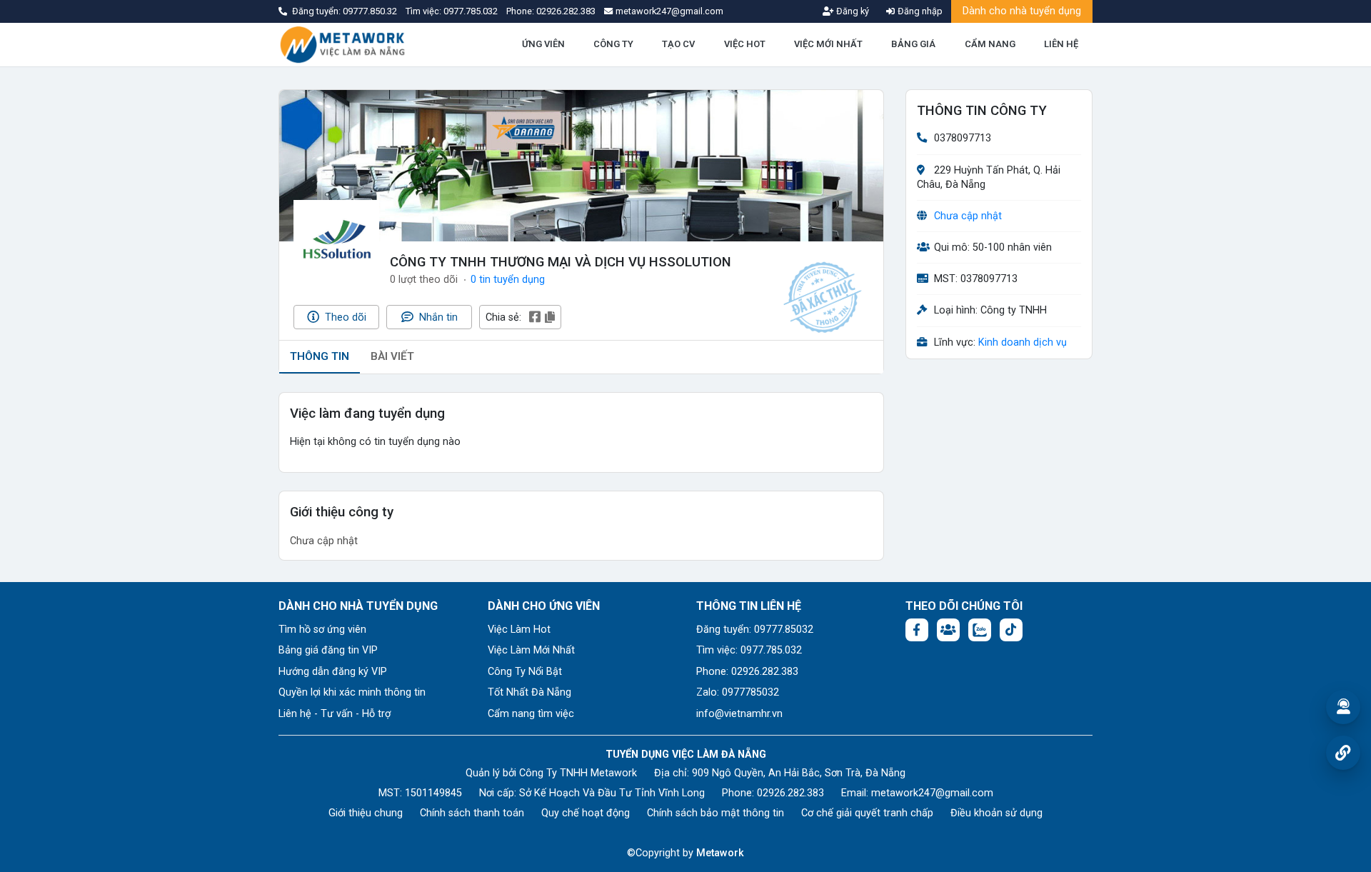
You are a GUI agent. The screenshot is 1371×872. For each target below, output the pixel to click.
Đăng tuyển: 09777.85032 (754, 629)
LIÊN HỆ (1061, 44)
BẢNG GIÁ (913, 44)
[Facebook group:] (948, 629)
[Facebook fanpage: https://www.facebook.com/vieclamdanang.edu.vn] (916, 629)
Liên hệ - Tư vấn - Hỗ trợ (334, 714)
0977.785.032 (471, 11)
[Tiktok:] (1011, 629)
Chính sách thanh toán (472, 813)
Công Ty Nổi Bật (525, 672)
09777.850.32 (371, 11)
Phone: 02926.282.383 (747, 672)
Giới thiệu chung (365, 813)
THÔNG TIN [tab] (319, 356)
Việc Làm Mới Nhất (531, 650)
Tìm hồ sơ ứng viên (322, 629)
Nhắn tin (437, 317)
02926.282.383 (566, 11)
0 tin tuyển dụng (508, 280)
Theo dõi (344, 317)
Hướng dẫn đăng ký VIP (332, 672)
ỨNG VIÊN (543, 44)
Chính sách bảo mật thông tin (715, 813)
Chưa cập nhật (968, 216)
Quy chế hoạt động (585, 813)
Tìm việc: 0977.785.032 (749, 650)
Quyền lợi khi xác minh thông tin (352, 692)
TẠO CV (678, 44)
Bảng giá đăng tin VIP (328, 650)
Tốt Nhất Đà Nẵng (529, 692)
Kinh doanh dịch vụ (1022, 342)
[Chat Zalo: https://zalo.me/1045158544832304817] (979, 629)
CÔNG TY (613, 44)
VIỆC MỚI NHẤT (828, 44)
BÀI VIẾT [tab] (392, 356)
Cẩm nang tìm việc (531, 714)
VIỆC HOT (744, 44)
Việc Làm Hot (519, 629)
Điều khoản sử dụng (996, 813)
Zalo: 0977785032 (737, 692)
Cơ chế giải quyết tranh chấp (867, 813)
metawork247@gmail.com (932, 793)
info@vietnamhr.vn (739, 714)
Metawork (720, 853)
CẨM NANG (990, 44)
